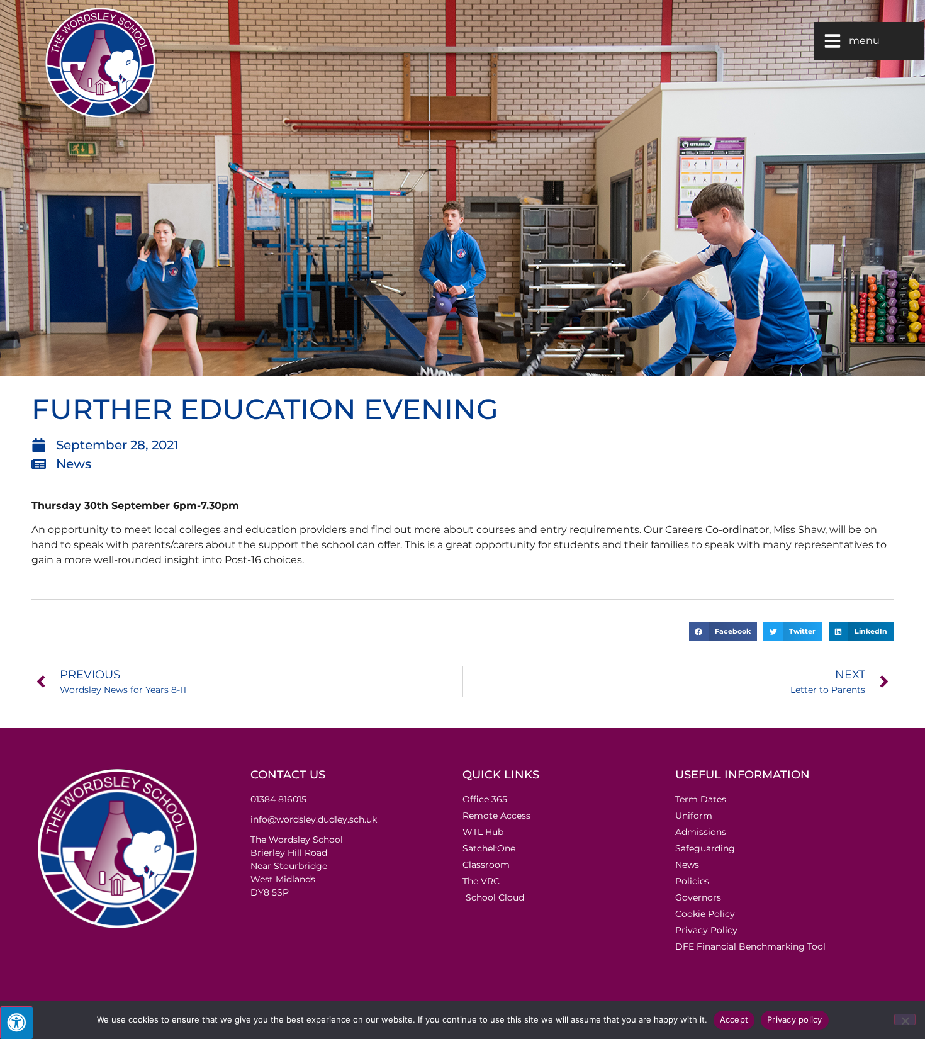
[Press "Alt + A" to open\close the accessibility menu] (16, 1022)
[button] (723, 632)
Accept (734, 1019)
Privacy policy (794, 1019)
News (73, 463)
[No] (905, 1019)
